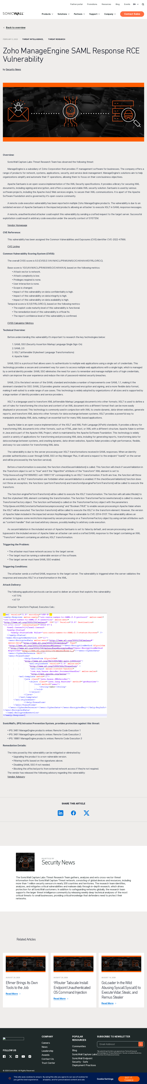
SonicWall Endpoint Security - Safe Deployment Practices (84, 1062)
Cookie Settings (105, 1079)
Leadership (47, 1051)
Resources (106, 4)
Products (46, 14)
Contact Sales (132, 14)
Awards (46, 1055)
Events (127, 4)
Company (108, 14)
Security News (13, 69)
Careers (46, 1043)
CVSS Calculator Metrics (20, 323)
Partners (78, 14)
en (134, 4)
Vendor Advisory (16, 776)
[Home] (13, 14)
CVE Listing (13, 246)
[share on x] (86, 813)
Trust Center (48, 1063)
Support (93, 14)
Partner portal (76, 4)
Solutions (62, 14)
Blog (118, 4)
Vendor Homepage (17, 225)
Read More (12, 994)
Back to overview (15, 27)
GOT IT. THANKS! (129, 1079)
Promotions (92, 4)
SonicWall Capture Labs (84, 1054)
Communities (79, 1046)
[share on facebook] (73, 813)
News (45, 1047)
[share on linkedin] (61, 813)
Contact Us (48, 1059)
